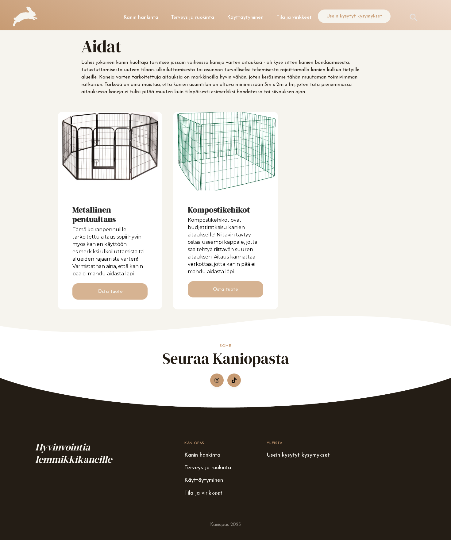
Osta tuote (110, 291)
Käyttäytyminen (245, 17)
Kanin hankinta (140, 17)
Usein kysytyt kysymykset (354, 16)
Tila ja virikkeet (294, 17)
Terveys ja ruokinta (192, 17)
